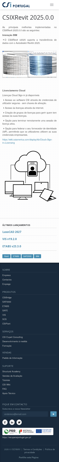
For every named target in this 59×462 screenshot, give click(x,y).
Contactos (7, 279)
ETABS (16, 256)
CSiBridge (6, 297)
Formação (6, 345)
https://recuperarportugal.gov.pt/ (16, 437)
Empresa (6, 275)
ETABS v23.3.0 (11, 246)
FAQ (4, 388)
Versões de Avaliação (12, 375)
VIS (4, 314)
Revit (6, 256)
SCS (4, 319)
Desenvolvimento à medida (14, 341)
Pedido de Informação (12, 357)
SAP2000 (27, 256)
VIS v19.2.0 (9, 239)
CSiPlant (6, 323)
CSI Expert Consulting (12, 337)
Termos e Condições (32, 449)
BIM (37, 256)
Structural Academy (11, 371)
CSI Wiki (6, 384)
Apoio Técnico (8, 393)
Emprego (6, 283)
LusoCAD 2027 (11, 232)
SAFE (5, 310)
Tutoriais (6, 380)
